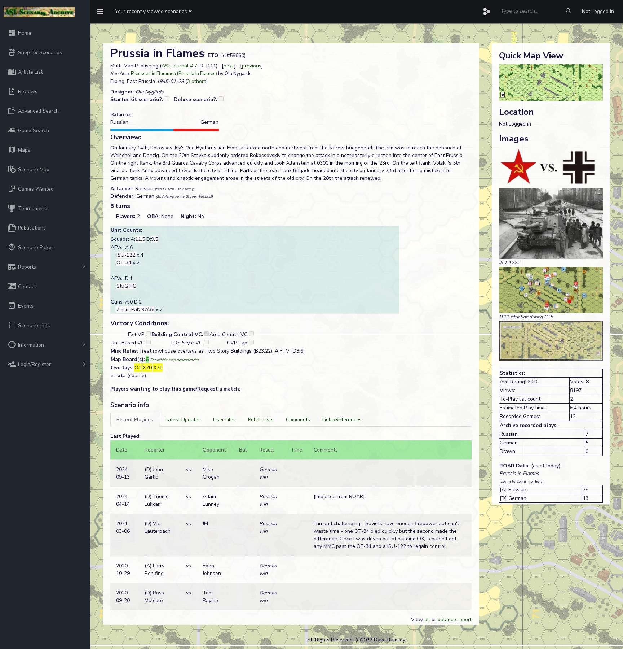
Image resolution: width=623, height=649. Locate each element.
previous (251, 65)
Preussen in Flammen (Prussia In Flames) (174, 73)
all (427, 619)
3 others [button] (196, 81)
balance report (455, 619)
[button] (153, 11)
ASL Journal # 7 (179, 65)
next (229, 65)
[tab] (134, 420)
